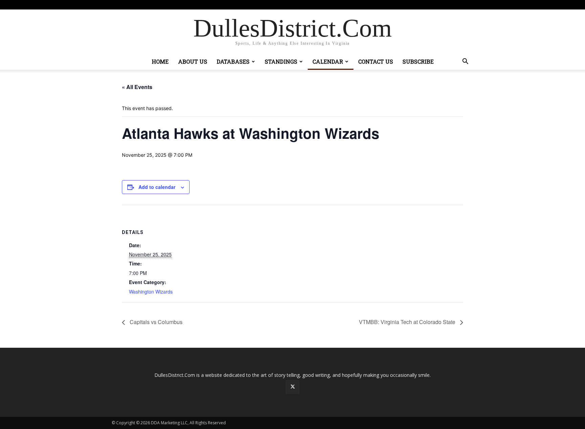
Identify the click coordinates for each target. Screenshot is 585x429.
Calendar (327, 61)
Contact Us (375, 61)
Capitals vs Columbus (155, 322)
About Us (192, 61)
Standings (281, 61)
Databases (233, 61)
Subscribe (418, 61)
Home (160, 61)
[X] (468, 4)
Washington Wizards (151, 291)
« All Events (137, 87)
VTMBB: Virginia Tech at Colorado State (408, 322)
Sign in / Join (228, 4)
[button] (465, 62)
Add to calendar (156, 187)
